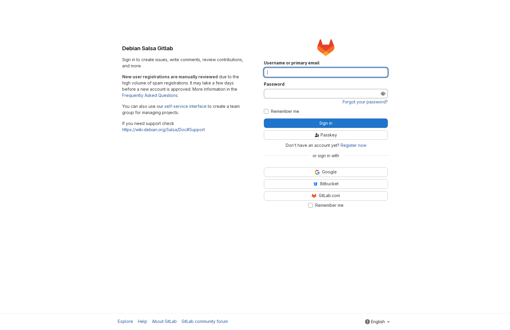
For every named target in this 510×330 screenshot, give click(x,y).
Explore (125, 321)
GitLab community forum (205, 321)
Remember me (285, 111)
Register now (353, 145)
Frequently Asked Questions (150, 95)
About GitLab (164, 321)
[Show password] (383, 93)
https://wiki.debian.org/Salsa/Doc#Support (163, 129)
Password (274, 84)
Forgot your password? (365, 101)
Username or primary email (291, 63)
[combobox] (377, 321)
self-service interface (185, 106)
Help (142, 321)
